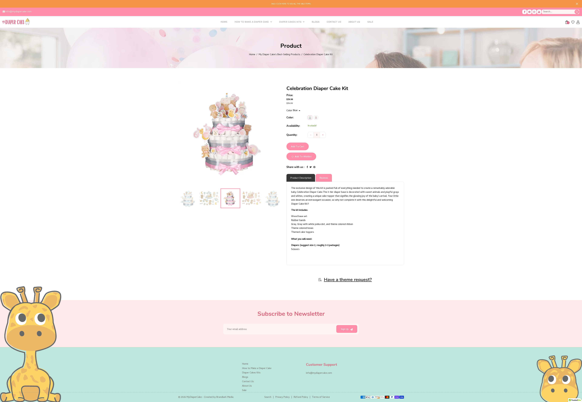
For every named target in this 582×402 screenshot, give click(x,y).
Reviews (323, 178)
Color (289, 111)
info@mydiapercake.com (18, 12)
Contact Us (248, 382)
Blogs (245, 377)
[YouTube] (539, 12)
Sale (244, 390)
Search (267, 397)
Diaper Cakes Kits (290, 21)
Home (252, 55)
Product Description (300, 178)
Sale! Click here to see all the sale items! (291, 4)
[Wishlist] (572, 22)
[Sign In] (578, 22)
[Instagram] (534, 12)
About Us (247, 386)
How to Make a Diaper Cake (252, 21)
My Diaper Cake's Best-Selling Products (279, 55)
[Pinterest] (529, 12)
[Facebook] (524, 12)
